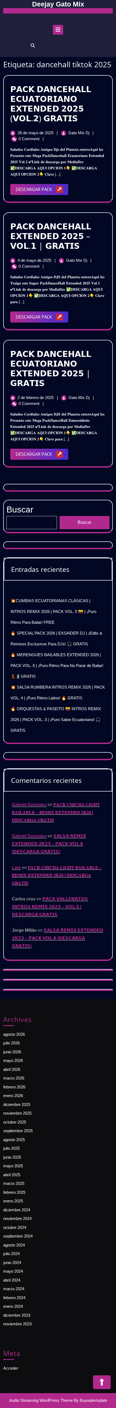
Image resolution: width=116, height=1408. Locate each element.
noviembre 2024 (17, 1218)
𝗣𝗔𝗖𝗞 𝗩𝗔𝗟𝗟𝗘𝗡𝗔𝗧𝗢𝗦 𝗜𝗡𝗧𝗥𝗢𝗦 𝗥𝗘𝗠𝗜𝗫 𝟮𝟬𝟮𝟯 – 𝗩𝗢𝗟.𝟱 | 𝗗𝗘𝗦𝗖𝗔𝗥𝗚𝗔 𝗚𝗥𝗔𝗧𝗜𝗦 (50, 907)
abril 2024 (11, 1280)
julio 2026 (11, 1043)
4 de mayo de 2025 (35, 260)
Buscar (84, 522)
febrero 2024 (14, 1297)
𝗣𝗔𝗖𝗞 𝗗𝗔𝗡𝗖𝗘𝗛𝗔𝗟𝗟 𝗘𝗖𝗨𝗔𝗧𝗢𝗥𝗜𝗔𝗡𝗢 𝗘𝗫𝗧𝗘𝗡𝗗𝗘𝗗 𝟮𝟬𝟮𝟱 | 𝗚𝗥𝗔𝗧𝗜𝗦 (50, 368)
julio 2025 (11, 1148)
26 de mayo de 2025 (36, 132)
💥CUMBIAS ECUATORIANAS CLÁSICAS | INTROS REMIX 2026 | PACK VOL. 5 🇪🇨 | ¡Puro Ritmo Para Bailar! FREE (53, 611)
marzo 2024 (13, 1288)
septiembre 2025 (18, 1130)
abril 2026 (11, 1069)
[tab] (58, 31)
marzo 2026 (13, 1078)
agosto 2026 (14, 1034)
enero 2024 (13, 1306)
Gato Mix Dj (79, 132)
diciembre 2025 (16, 1104)
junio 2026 (12, 1052)
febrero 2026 (14, 1087)
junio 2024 (12, 1262)
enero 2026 (13, 1095)
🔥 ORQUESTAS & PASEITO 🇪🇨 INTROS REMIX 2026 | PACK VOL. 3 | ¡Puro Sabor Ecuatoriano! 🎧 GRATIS (56, 719)
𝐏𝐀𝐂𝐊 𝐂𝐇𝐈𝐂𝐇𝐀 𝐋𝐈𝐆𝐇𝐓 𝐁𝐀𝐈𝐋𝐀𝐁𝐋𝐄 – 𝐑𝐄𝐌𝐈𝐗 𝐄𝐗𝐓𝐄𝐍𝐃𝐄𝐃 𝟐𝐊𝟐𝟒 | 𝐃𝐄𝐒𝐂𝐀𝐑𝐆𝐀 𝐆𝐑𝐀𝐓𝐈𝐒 (56, 812)
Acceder (10, 1368)
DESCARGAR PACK (42, 190)
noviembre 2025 (17, 1113)
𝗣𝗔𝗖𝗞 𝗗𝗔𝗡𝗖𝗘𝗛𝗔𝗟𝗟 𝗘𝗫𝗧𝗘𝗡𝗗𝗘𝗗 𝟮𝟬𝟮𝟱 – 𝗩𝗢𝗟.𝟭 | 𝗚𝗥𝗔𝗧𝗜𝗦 (50, 236)
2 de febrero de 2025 (36, 397)
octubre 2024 (14, 1227)
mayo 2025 (13, 1166)
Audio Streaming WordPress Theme (41, 1400)
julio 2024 (11, 1253)
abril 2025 (11, 1174)
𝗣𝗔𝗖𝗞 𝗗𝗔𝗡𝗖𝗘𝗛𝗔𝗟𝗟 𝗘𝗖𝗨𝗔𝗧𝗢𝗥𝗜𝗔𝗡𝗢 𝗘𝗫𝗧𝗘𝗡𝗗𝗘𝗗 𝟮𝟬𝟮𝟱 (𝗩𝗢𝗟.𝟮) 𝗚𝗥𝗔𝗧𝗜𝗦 (50, 103)
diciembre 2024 (16, 1210)
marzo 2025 (13, 1183)
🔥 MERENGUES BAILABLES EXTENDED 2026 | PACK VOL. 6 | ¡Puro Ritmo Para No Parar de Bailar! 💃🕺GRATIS (57, 665)
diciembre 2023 (16, 1315)
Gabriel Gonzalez (29, 804)
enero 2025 (13, 1201)
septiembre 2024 (18, 1236)
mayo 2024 (13, 1271)
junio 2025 (12, 1157)
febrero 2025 (14, 1192)
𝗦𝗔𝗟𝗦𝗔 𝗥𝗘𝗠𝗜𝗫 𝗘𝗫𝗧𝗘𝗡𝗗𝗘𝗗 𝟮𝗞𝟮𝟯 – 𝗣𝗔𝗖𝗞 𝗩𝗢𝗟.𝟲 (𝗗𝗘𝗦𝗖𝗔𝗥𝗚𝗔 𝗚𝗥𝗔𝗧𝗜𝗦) (49, 844)
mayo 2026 (13, 1060)
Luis (16, 867)
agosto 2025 (14, 1139)
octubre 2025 (14, 1122)
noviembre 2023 (17, 1324)
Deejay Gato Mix (58, 4)
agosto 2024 (14, 1245)
